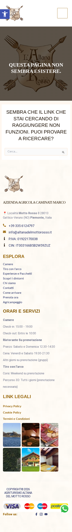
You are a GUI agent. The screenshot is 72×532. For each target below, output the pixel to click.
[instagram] (41, 514)
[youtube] (45, 514)
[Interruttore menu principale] (62, 13)
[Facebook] (36, 514)
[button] (5, 14)
